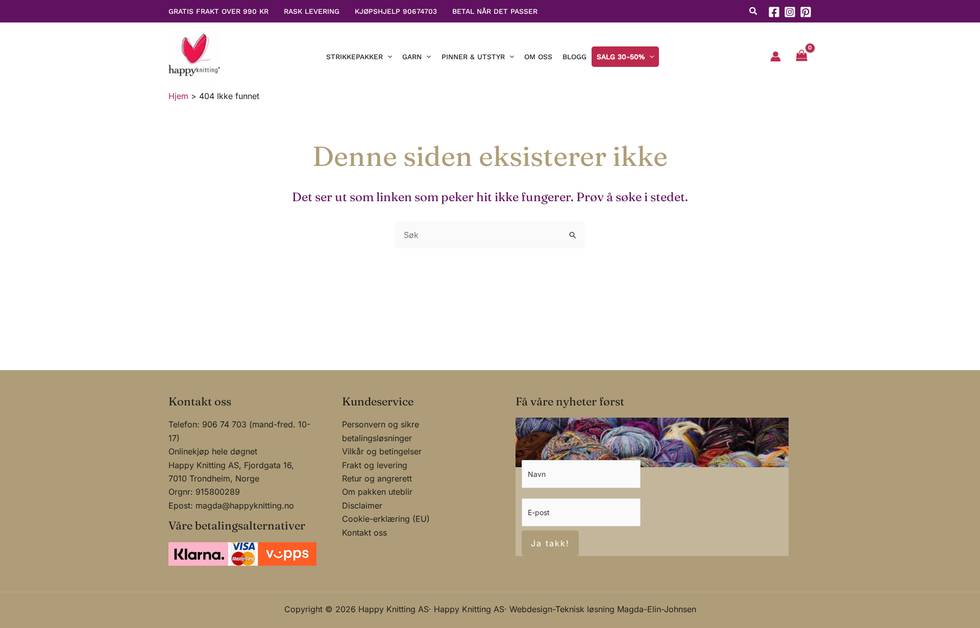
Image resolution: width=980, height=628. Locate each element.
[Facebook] (774, 12)
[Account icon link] (775, 56)
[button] (753, 12)
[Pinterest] (806, 12)
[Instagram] (790, 12)
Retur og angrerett (377, 478)
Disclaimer (362, 505)
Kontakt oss (364, 532)
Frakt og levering (374, 465)
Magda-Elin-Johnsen (656, 609)
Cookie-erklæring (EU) (386, 519)
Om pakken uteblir (377, 492)
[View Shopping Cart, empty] (801, 56)
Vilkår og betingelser (382, 451)
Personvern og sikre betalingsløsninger (380, 431)
